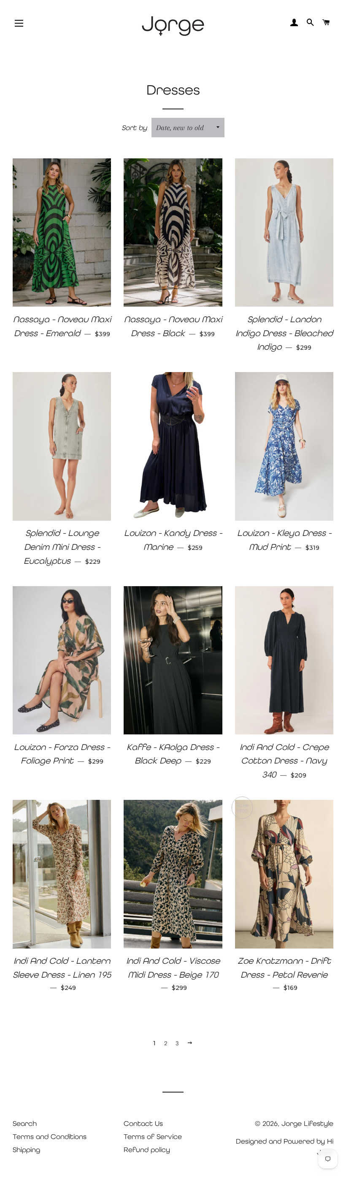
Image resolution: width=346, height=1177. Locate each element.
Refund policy (147, 1149)
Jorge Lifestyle (307, 1123)
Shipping (26, 1149)
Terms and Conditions (49, 1136)
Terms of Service (153, 1136)
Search (25, 1123)
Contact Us (143, 1123)
